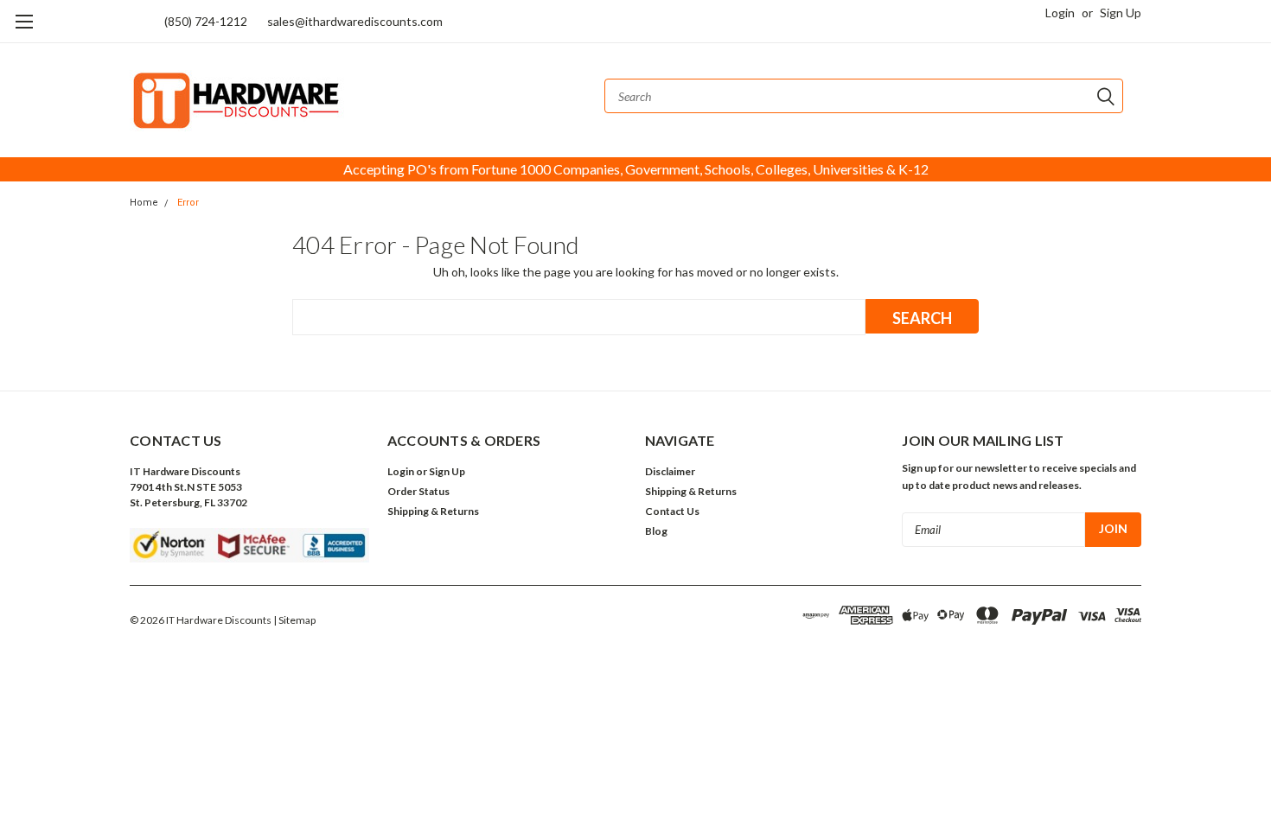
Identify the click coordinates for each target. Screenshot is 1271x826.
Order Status (418, 491)
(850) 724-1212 (205, 21)
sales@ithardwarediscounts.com (355, 21)
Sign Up (1120, 12)
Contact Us (672, 511)
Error (188, 202)
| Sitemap (294, 619)
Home (144, 202)
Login (1060, 12)
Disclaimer (670, 471)
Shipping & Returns (433, 511)
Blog (656, 530)
